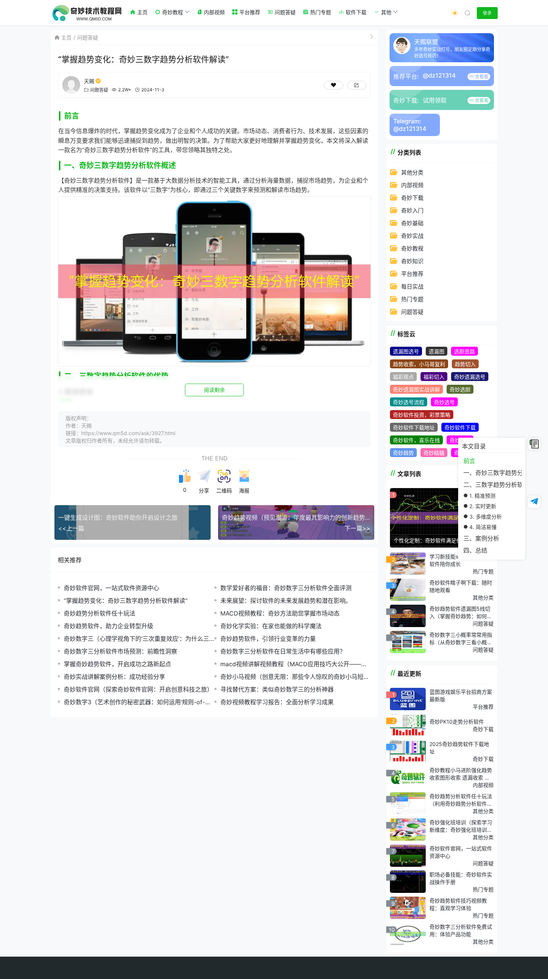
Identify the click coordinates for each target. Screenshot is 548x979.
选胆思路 (464, 351)
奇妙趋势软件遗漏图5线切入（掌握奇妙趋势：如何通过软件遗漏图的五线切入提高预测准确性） (460, 612)
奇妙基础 (412, 223)
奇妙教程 (412, 248)
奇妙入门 (412, 210)
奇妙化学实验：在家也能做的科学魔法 (271, 626)
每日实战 (412, 286)
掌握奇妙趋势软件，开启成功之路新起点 (117, 664)
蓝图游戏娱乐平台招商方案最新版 (460, 695)
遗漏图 (436, 351)
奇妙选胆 (460, 389)
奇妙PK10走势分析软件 (456, 721)
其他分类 (412, 172)
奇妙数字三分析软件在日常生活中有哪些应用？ (283, 651)
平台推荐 (412, 273)
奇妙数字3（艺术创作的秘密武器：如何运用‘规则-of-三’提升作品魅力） (138, 702)
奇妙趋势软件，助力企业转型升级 (108, 626)
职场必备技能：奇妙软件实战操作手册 (460, 878)
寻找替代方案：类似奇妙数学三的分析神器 (277, 689)
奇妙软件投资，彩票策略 (421, 415)
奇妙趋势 (403, 453)
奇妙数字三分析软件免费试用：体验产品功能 (460, 930)
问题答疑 (87, 37)
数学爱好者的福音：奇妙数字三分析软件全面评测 (286, 588)
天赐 (89, 81)
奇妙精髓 (433, 453)
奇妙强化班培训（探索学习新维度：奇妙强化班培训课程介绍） (460, 826)
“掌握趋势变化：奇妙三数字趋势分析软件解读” (126, 600)
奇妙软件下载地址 (414, 427)
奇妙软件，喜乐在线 (416, 440)
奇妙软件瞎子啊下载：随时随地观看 (460, 586)
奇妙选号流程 (408, 402)
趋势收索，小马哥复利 (419, 364)
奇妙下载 (412, 197)
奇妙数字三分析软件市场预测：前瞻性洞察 (120, 651)
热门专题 (412, 299)
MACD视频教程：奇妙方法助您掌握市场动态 (280, 613)
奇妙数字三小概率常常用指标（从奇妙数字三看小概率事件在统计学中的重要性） (460, 639)
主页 (66, 37)
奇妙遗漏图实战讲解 (416, 389)
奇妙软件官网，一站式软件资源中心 (111, 588)
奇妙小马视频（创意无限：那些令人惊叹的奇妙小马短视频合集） (294, 677)
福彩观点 (403, 377)
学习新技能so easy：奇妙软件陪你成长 (459, 560)
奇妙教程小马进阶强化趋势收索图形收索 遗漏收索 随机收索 (460, 774)
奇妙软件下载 (460, 427)
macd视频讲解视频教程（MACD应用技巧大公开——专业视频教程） (293, 664)
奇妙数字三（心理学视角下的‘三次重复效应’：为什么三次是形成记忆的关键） (136, 639)
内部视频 (412, 185)
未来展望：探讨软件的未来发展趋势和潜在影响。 (286, 600)
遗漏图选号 (406, 351)
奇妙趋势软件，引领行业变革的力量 (268, 638)
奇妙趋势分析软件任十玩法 (99, 613)
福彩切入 (433, 377)
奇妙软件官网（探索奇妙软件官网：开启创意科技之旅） (138, 689)
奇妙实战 (412, 235)
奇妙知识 (412, 261)
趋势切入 (465, 364)
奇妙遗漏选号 (469, 377)
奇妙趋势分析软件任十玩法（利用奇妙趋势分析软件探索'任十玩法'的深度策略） (460, 800)
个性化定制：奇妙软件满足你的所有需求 (441, 540)
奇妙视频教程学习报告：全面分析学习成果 (277, 702)
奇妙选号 (444, 402)
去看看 (481, 76)
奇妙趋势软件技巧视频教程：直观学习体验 (458, 904)
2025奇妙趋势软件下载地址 (459, 748)
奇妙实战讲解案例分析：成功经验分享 (114, 676)
